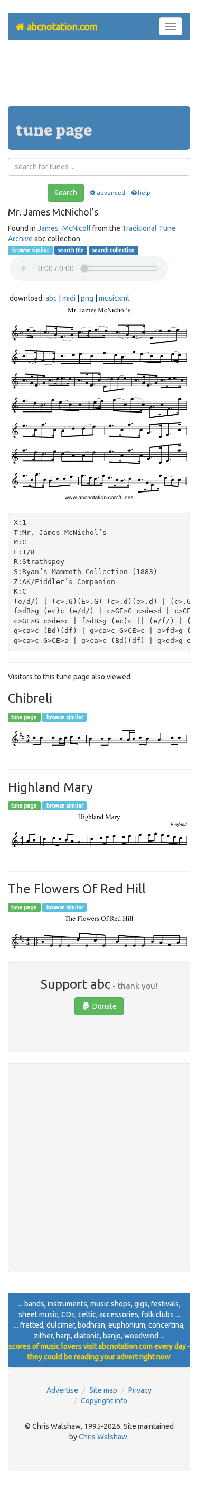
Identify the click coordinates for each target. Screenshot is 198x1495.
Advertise (62, 1390)
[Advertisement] (99, 76)
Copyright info (104, 1400)
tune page (24, 717)
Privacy (140, 1390)
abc (51, 298)
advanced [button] (111, 192)
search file (71, 250)
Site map (103, 1390)
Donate (104, 1006)
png (87, 298)
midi (69, 298)
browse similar (30, 250)
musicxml (114, 298)
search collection (113, 250)
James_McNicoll (64, 228)
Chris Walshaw (103, 1437)
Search (65, 193)
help (144, 192)
